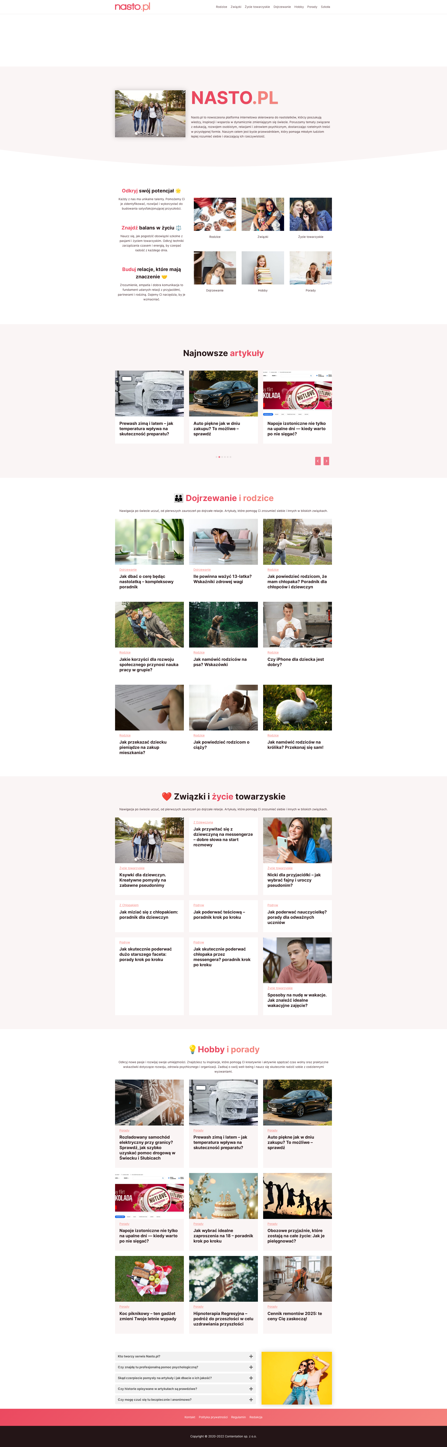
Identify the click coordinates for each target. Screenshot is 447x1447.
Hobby (299, 7)
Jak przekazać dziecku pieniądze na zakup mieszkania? (143, 747)
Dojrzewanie (282, 7)
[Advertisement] (223, 40)
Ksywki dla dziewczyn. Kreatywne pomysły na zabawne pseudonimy (142, 880)
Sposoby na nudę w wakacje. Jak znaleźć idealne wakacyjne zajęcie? (297, 1000)
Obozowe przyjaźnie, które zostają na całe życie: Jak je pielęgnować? (296, 1236)
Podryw (198, 905)
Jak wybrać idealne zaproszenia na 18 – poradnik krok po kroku (223, 1236)
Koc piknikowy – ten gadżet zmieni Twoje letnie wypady (147, 1316)
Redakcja (256, 1417)
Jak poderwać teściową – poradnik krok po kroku (219, 914)
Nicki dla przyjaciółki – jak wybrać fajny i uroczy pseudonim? (294, 880)
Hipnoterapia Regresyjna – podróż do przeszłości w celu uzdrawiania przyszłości (223, 1319)
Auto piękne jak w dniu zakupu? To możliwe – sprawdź (216, 428)
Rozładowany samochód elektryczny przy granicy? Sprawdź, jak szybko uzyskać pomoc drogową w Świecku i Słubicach (147, 1148)
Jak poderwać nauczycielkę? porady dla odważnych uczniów (297, 917)
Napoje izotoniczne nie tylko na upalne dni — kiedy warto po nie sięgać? (297, 428)
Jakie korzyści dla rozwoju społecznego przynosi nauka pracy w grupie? (148, 664)
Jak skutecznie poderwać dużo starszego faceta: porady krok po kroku (145, 954)
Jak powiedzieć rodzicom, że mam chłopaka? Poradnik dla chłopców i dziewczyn (297, 581)
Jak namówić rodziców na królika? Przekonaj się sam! (296, 745)
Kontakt (190, 1417)
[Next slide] (326, 461)
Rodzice (221, 7)
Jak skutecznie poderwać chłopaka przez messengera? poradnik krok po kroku (222, 957)
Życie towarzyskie (257, 7)
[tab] (216, 457)
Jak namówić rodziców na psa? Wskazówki (220, 662)
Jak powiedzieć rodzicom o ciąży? (221, 745)
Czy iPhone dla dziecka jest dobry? (296, 662)
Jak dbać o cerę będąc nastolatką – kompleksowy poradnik (146, 581)
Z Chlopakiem (129, 905)
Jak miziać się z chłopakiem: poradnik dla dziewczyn (148, 914)
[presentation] (149, 393)
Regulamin (238, 1417)
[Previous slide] (318, 461)
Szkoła (325, 7)
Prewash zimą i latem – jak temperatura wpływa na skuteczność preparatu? (146, 428)
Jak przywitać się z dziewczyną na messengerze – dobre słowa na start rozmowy (223, 837)
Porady (312, 7)
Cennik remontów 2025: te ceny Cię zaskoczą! (295, 1316)
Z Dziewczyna (203, 822)
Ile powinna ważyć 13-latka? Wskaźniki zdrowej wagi (222, 579)
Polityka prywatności (213, 1417)
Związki (236, 7)
